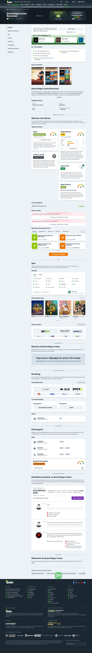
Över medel (58, 19)
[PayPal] (65, 394)
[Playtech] (77, 331)
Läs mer (61, 6)
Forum (44, 4)
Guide (33, 4)
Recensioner (51, 4)
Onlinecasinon (15, 4)
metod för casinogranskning (75, 93)
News (66, 4)
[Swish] (45, 389)
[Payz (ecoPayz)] (77, 389)
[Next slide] (82, 35)
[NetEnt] (45, 331)
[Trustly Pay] (77, 394)
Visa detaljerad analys (45, 140)
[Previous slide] (80, 35)
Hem (9, 4)
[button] (10, 19)
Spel (22, 4)
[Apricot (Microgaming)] (39, 336)
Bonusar (27, 4)
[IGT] (77, 336)
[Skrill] (65, 389)
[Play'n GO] (52, 336)
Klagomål (39, 4)
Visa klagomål (73, 148)
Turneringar (59, 4)
